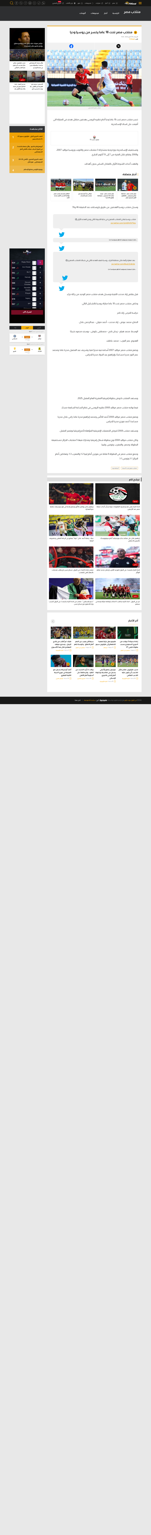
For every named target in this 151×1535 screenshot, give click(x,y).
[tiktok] (39, 3)
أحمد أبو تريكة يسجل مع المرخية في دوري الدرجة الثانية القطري (62, 672)
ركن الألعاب (69, 3)
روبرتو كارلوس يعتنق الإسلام (27, 170)
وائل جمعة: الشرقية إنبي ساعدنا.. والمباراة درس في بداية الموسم (36, 65)
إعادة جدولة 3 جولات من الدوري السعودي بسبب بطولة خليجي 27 (129, 644)
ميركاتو (105, 647)
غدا (15, 328)
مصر (113, 3)
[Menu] (139, 3)
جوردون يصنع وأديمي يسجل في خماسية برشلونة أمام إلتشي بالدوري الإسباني (105, 674)
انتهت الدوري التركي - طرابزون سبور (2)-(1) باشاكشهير (27, 137)
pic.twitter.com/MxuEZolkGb (123, 264)
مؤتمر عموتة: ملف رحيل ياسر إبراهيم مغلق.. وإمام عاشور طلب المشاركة (27, 45)
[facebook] (16, 3)
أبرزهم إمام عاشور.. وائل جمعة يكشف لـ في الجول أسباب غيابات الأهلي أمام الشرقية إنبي (27, 149)
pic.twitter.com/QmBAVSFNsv (123, 223)
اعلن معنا (78, 700)
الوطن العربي (59, 678)
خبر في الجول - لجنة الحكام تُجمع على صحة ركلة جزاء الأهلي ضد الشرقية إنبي (19, 86)
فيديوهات (88, 3)
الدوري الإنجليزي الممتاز (38, 331)
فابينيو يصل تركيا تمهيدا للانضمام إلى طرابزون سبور (105, 643)
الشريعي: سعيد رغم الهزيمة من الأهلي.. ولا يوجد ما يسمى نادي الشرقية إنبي (36, 86)
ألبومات (82, 13)
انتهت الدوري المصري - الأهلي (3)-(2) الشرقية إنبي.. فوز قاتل (27, 160)
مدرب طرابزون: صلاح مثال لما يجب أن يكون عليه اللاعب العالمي (128, 672)
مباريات (98, 3)
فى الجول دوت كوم (131, 700)
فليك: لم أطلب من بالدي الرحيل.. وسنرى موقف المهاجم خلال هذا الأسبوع (61, 644)
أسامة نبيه (115, 468)
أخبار (106, 3)
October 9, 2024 (132, 240)
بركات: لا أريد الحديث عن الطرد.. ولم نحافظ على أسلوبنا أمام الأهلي (85, 672)
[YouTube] (34, 3)
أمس (39, 328)
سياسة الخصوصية (90, 700)
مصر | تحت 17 (94, 140)
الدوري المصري (56, 3)
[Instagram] (30, 3)
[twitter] (21, 3)
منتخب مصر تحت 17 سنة (129, 468)
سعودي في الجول (125, 650)
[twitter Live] (25, 3)
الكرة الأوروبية (59, 650)
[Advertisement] (118, 378)
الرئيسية (115, 13)
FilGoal (132, 39)
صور (79, 3)
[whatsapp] (43, 3)
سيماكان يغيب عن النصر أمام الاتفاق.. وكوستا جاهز (84, 643)
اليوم (27, 328)
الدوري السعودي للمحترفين (37, 344)
